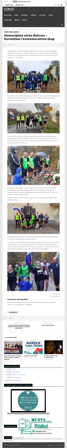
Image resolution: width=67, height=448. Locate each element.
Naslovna (7, 15)
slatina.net (29, 32)
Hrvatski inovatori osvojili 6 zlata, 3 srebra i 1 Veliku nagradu (12, 357)
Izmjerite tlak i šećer (24, 1)
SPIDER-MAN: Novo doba (19, 374)
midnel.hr (29, 304)
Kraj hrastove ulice (17, 377)
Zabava (33, 15)
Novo (12, 29)
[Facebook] (55, 4)
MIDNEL (17, 445)
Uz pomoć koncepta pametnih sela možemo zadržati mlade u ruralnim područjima (19, 326)
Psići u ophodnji (16, 372)
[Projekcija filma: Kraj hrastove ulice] (53, 347)
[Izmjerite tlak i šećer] (33, 347)
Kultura (42, 15)
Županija (24, 15)
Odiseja (14, 369)
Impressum (9, 5)
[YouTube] (58, 4)
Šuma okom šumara (48, 324)
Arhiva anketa (9, 440)
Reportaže (8, 20)
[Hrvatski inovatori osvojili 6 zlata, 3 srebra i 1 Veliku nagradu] (13, 347)
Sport (51, 15)
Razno (17, 20)
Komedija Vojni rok (17, 380)
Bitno (24, 20)
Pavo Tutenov (13, 312)
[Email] (61, 4)
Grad (15, 1)
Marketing (19, 5)
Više (60, 45)
